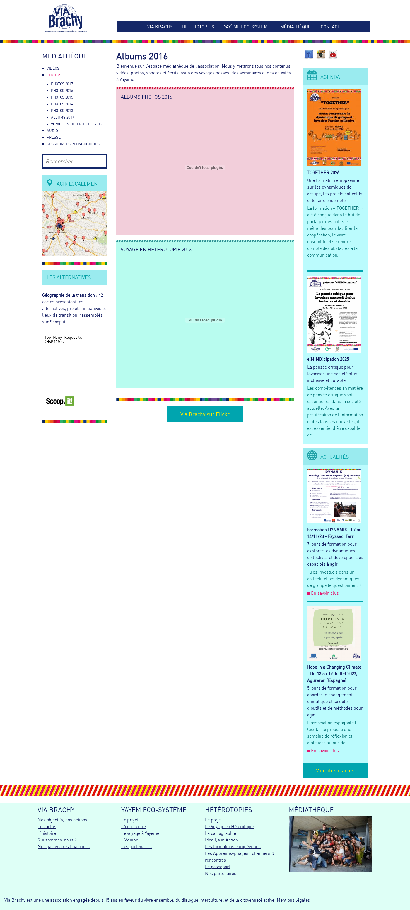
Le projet (129, 820)
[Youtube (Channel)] (332, 57)
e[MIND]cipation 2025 (328, 359)
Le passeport (217, 866)
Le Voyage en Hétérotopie (229, 826)
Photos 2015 (62, 97)
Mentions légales (293, 900)
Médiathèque (295, 27)
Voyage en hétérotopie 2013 (76, 124)
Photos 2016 (62, 90)
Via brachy (159, 27)
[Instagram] (320, 57)
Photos (54, 74)
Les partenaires (136, 846)
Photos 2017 (62, 84)
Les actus (47, 826)
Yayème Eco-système (247, 27)
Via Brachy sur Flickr (205, 414)
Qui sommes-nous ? (57, 840)
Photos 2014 (62, 104)
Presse (54, 137)
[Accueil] (74, 19)
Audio (52, 130)
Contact (330, 27)
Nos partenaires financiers (64, 846)
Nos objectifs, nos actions (62, 820)
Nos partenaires (220, 873)
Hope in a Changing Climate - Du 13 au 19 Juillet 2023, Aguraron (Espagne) (334, 673)
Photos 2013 (62, 110)
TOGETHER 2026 (323, 172)
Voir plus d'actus (335, 770)
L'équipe (129, 840)
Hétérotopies (198, 27)
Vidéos (53, 68)
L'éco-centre (133, 826)
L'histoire (47, 833)
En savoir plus (325, 593)
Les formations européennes (233, 846)
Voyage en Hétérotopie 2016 (156, 249)
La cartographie (220, 833)
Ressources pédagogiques (73, 144)
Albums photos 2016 (146, 97)
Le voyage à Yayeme (140, 833)
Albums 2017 (62, 117)
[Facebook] (308, 57)
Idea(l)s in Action (221, 840)
